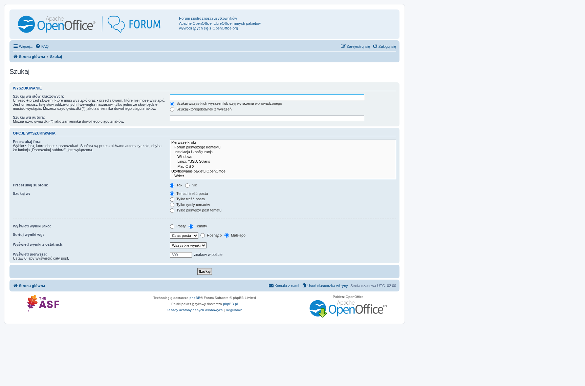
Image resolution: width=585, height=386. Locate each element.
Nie (194, 185)
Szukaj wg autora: (29, 117)
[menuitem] (42, 46)
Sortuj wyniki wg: (28, 234)
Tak (178, 185)
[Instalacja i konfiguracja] (283, 152)
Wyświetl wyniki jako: (32, 226)
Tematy (200, 226)
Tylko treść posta (190, 199)
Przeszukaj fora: (27, 142)
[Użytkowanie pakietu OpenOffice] (283, 171)
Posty (180, 226)
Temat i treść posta (191, 193)
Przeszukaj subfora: (30, 185)
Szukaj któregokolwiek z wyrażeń (203, 109)
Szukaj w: (21, 193)
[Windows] (283, 157)
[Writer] (283, 176)
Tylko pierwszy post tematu (198, 210)
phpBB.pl (230, 304)
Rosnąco (214, 235)
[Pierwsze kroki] (283, 142)
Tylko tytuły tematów (192, 205)
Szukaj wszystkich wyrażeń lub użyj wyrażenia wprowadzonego (228, 103)
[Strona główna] (95, 24)
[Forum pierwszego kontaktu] (283, 147)
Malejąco (237, 235)
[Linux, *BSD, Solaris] (283, 161)
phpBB (195, 298)
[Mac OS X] (283, 166)
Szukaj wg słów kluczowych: (38, 96)
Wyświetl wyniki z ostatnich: (38, 244)
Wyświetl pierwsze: (30, 254)
